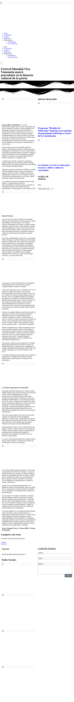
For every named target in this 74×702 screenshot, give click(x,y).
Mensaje (40, 564)
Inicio (5, 33)
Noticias (6, 36)
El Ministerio (8, 35)
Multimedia (7, 38)
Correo (40, 558)
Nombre (40, 553)
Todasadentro (12, 42)
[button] (1, 63)
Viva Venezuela (12, 43)
